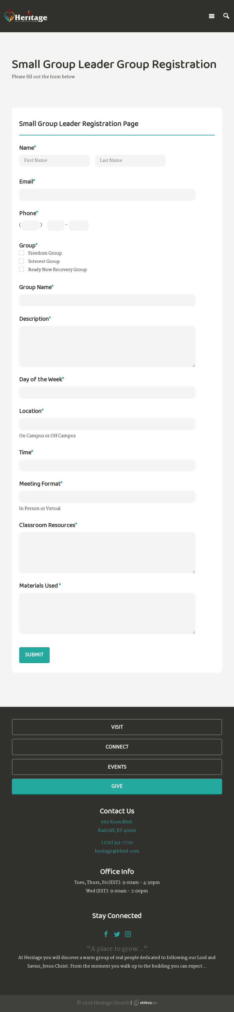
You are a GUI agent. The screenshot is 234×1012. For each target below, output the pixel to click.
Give (117, 786)
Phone (28, 213)
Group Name (36, 287)
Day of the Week (41, 379)
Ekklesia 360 (145, 1003)
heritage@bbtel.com (117, 851)
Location (31, 410)
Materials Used (40, 585)
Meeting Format (40, 483)
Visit (117, 727)
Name (27, 147)
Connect (117, 747)
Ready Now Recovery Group (57, 270)
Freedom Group (45, 253)
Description (35, 318)
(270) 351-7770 (117, 842)
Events (117, 767)
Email (27, 181)
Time (26, 452)
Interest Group (44, 262)
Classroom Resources (48, 525)
